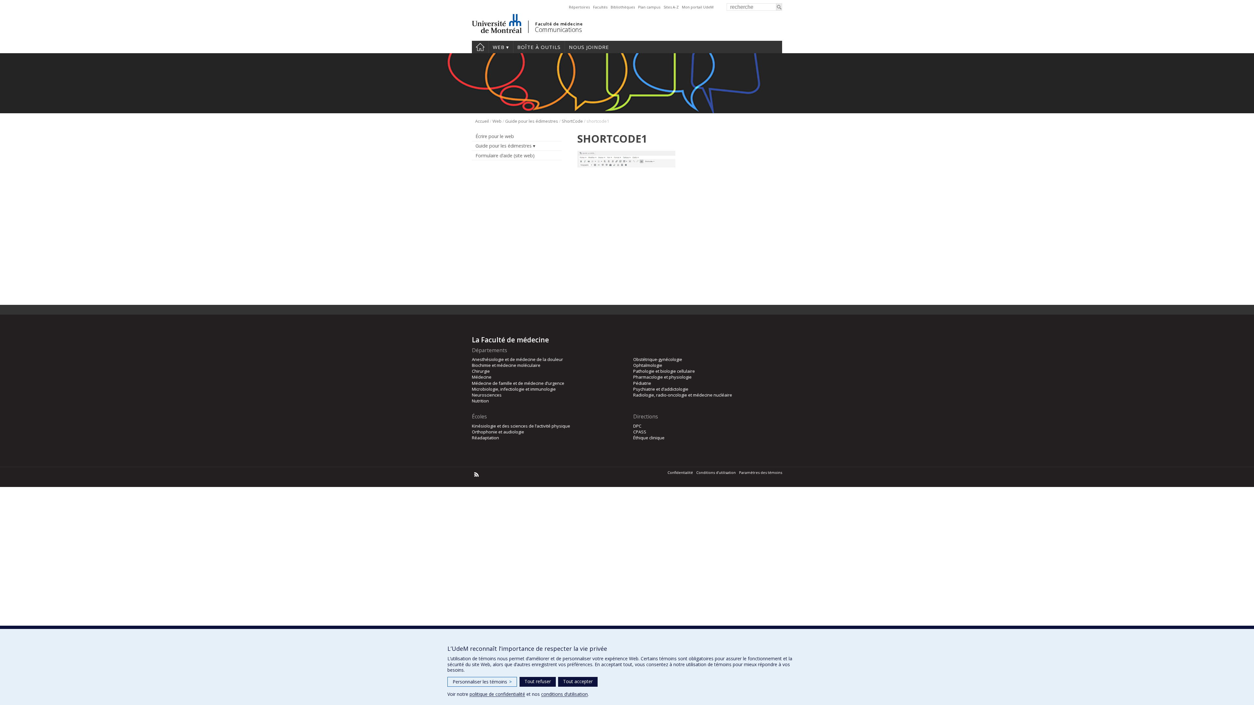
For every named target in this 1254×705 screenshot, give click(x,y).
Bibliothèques (623, 7)
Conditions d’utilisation (716, 472)
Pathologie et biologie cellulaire (664, 371)
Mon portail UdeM (698, 7)
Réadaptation (485, 438)
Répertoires (579, 7)
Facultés (600, 7)
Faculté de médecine (559, 24)
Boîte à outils (539, 47)
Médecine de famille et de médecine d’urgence (518, 383)
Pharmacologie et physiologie (662, 377)
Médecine (481, 377)
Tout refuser (537, 681)
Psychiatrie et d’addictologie (660, 389)
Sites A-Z (671, 7)
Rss (477, 474)
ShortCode (572, 121)
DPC (637, 426)
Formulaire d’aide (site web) (505, 155)
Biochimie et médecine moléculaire (506, 365)
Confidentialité (680, 472)
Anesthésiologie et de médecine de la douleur (517, 359)
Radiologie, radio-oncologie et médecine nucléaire (682, 395)
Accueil (480, 47)
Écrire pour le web (494, 136)
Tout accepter (578, 681)
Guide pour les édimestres (531, 121)
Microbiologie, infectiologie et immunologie (514, 389)
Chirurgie (481, 371)
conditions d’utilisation (564, 694)
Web (499, 47)
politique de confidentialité (497, 694)
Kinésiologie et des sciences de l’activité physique (521, 426)
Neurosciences (487, 395)
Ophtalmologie (647, 365)
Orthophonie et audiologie (498, 432)
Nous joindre (589, 47)
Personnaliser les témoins (482, 682)
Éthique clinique (649, 438)
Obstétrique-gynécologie (657, 359)
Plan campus (649, 7)
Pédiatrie (642, 383)
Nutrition (480, 401)
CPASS (639, 432)
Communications (558, 29)
